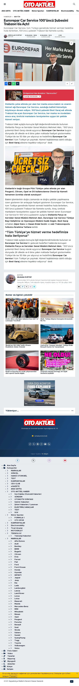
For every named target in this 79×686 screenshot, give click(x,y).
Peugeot (18, 619)
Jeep (16, 580)
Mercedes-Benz (21, 606)
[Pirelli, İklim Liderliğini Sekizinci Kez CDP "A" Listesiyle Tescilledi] (22, 308)
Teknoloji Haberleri (22, 536)
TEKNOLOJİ (15, 533)
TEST (13, 478)
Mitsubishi (18, 612)
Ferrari (17, 559)
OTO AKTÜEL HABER (21, 11)
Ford (16, 565)
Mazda (17, 604)
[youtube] (65, 460)
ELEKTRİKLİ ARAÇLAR (24, 507)
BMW (16, 549)
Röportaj (11, 659)
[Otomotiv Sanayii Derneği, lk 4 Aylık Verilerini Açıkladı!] (57, 360)
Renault (17, 625)
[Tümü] (72, 411)
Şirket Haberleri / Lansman (26, 504)
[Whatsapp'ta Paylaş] (14, 83)
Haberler (7, 17)
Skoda (17, 630)
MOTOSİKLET (16, 531)
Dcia (16, 557)
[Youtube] (45, 444)
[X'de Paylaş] (10, 83)
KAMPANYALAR (52, 11)
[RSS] (49, 444)
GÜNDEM (18, 497)
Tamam (13, 676)
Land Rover (19, 593)
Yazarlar (11, 656)
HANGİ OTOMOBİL (18, 476)
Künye (9, 666)
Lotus (16, 598)
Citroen (17, 554)
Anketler (11, 664)
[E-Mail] (19, 286)
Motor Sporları (38, 11)
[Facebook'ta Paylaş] (6, 83)
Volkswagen (19, 645)
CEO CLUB (15, 484)
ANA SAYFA (6, 11)
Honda (17, 570)
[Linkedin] (34, 286)
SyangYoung (19, 638)
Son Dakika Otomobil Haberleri (27, 494)
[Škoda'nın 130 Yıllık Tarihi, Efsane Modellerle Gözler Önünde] (22, 334)
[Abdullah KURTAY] (10, 279)
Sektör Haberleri (21, 502)
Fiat (16, 562)
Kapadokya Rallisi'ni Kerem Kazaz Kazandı (26, 681)
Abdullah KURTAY (24, 277)
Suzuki (17, 635)
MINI (16, 609)
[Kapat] (77, 673)
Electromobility (67, 11)
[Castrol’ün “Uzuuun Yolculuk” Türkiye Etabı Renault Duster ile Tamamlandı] (57, 334)
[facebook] (17, 460)
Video (10, 653)
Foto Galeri (12, 651)
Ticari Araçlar (16, 528)
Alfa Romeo (19, 541)
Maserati (18, 601)
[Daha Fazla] (17, 83)
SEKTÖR (17, 17)
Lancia (17, 591)
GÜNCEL (14, 473)
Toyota (17, 643)
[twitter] (33, 460)
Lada (16, 585)
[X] (33, 444)
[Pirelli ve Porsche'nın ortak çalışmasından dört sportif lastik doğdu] (22, 360)
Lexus (17, 596)
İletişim (10, 669)
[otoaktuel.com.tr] (39, 4)
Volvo (16, 648)
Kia (15, 583)
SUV (16, 512)
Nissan (17, 614)
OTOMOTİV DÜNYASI (23, 499)
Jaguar (17, 578)
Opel (16, 617)
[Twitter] (26, 286)
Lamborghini (19, 588)
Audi (16, 544)
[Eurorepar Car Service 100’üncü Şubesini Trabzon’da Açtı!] (39, 60)
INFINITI (18, 575)
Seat (16, 627)
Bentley (17, 546)
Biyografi (11, 661)
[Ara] (74, 4)
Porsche (18, 622)
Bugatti (17, 551)
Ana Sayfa (11, 465)
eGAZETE (15, 486)
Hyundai (17, 572)
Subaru (17, 632)
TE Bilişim (44, 454)
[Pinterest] (37, 444)
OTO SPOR (19, 520)
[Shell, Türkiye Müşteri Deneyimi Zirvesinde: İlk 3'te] (57, 308)
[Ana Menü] (5, 4)
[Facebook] (22, 286)
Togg (16, 640)
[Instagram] (30, 286)
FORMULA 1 (19, 518)
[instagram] (49, 460)
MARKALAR (15, 471)
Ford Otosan (20, 567)
